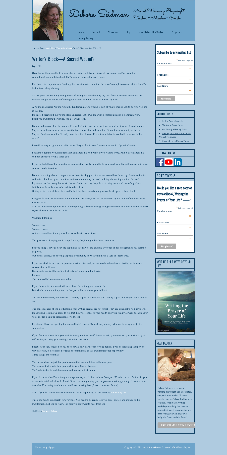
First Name (174, 74)
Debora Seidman (59, 8)
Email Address (174, 63)
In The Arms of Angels (172, 120)
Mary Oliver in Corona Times (175, 140)
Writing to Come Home (172, 125)
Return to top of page (45, 447)
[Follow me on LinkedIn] (177, 165)
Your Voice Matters (49, 410)
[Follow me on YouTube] (169, 165)
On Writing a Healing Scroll (174, 129)
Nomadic (147, 447)
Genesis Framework (163, 447)
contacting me (118, 392)
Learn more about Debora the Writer (178, 425)
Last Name (174, 86)
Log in (187, 447)
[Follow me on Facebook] (160, 165)
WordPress (177, 447)
